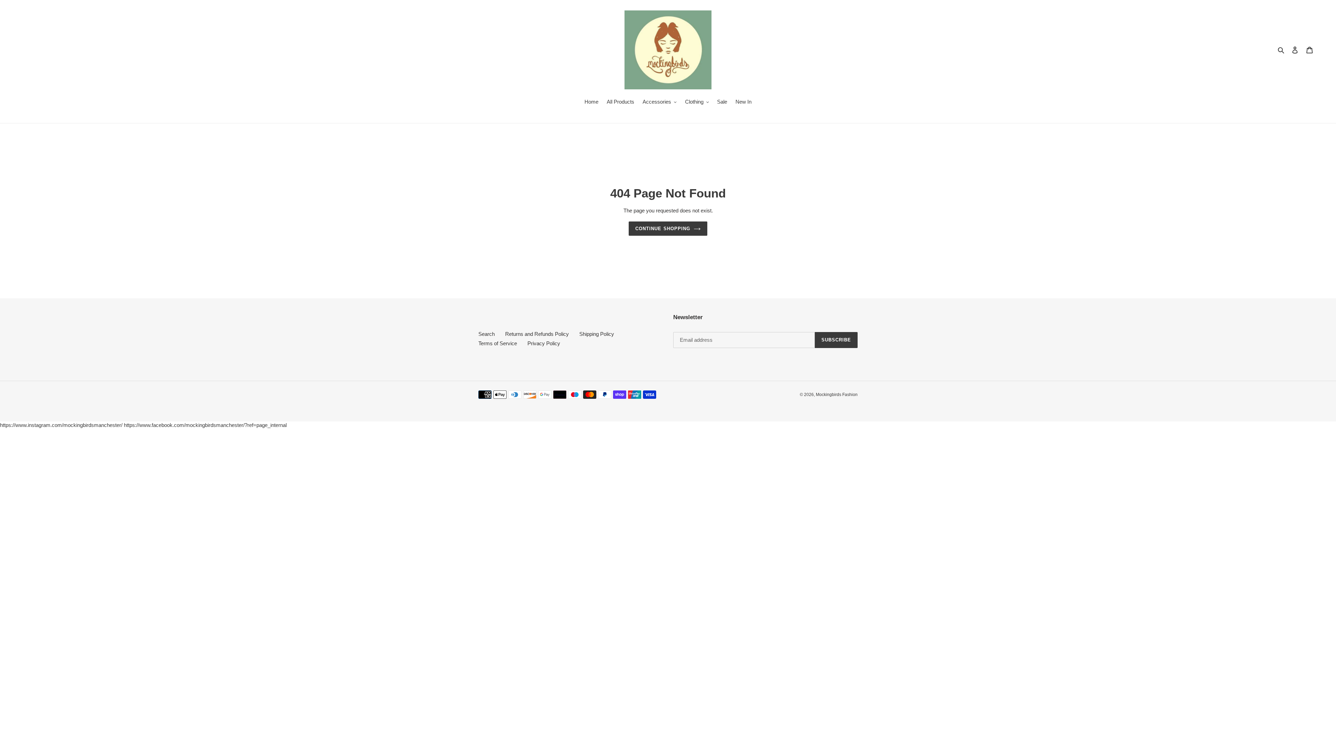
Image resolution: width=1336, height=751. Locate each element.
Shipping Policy (596, 334)
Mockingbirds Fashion (837, 394)
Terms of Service (497, 343)
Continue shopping (662, 228)
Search (486, 334)
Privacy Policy (543, 343)
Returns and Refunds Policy (537, 334)
